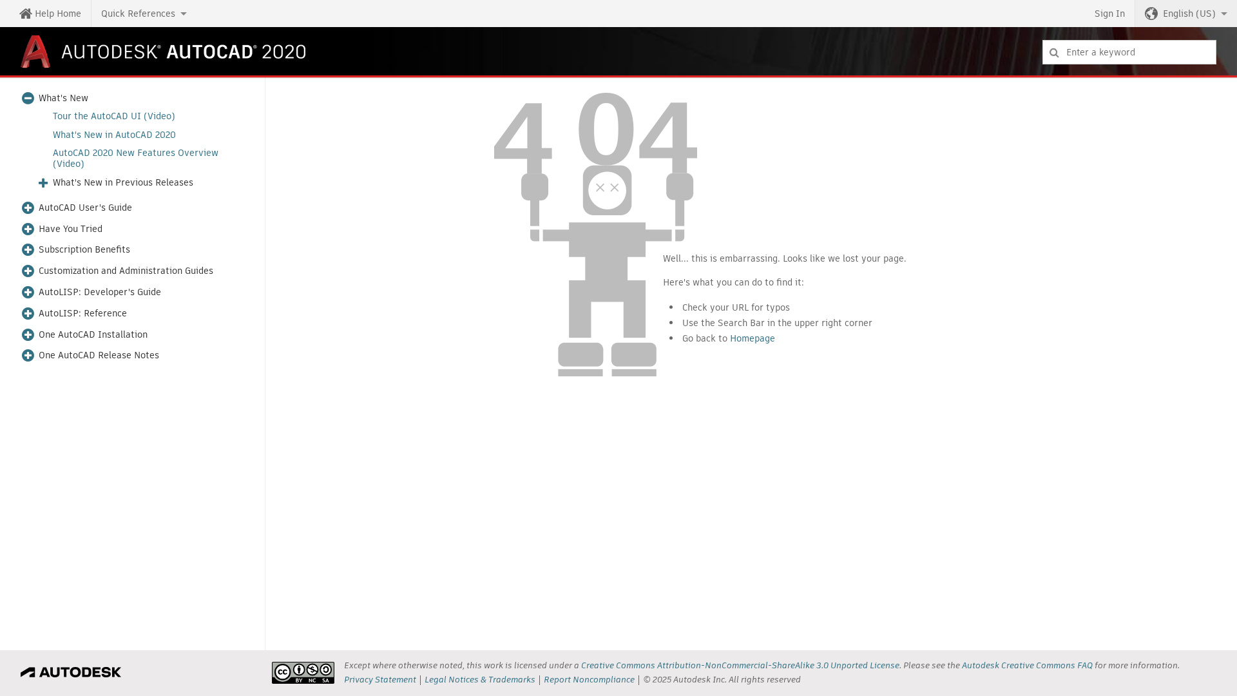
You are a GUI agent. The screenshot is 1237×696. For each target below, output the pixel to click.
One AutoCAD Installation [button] (93, 334)
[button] (144, 13)
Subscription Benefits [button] (84, 249)
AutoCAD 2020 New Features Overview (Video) (135, 158)
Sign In (1110, 13)
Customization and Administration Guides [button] (126, 271)
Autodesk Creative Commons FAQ (1027, 665)
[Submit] (1054, 52)
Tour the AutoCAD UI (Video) (114, 116)
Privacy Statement (380, 679)
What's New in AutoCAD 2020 (114, 135)
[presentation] (303, 673)
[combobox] (1129, 52)
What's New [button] (63, 98)
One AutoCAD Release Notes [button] (99, 355)
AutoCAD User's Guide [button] (85, 207)
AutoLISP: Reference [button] (83, 313)
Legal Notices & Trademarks (480, 679)
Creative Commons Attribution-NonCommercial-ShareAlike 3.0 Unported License (740, 665)
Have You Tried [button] (70, 229)
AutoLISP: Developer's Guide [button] (100, 292)
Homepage (752, 338)
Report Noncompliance (589, 679)
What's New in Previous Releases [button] (123, 182)
